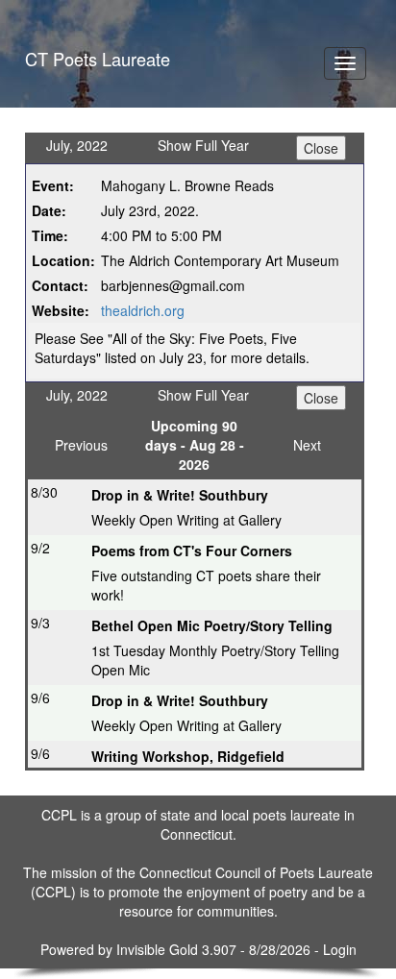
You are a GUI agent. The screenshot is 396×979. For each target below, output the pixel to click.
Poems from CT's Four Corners (191, 550)
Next (307, 444)
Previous (81, 444)
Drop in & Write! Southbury (179, 494)
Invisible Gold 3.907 (178, 949)
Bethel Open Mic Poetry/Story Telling (212, 625)
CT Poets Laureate (97, 58)
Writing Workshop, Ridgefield (188, 756)
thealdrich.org (143, 310)
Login (340, 949)
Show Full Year (203, 145)
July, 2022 (77, 145)
